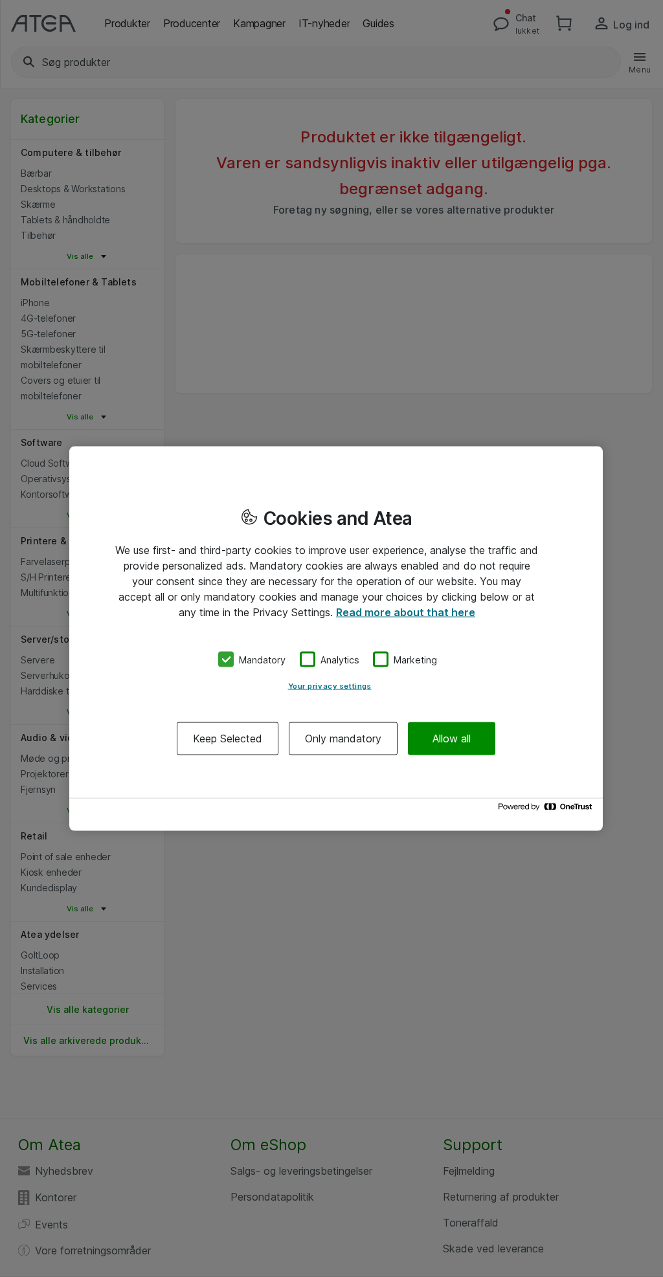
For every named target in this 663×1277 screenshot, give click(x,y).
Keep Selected (227, 738)
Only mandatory (343, 738)
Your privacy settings (330, 686)
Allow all (452, 738)
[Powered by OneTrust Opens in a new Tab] (547, 810)
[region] (336, 638)
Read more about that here (405, 611)
